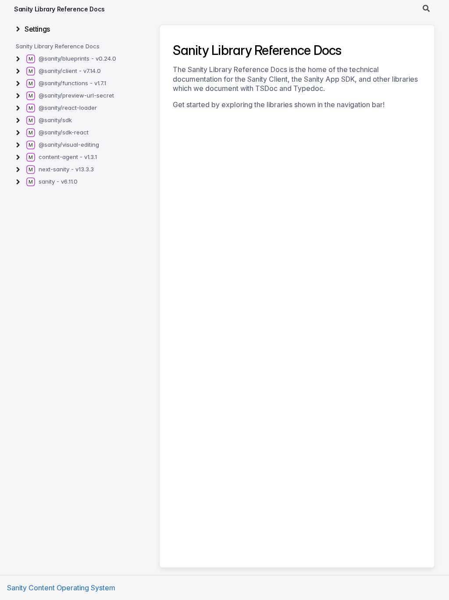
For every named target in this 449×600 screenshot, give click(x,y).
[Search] (426, 9)
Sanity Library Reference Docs (59, 9)
